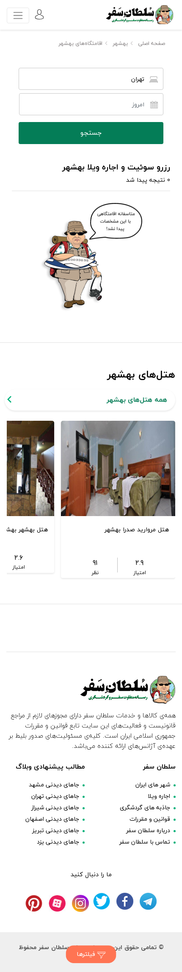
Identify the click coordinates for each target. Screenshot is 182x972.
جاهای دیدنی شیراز (55, 807)
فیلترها (87, 954)
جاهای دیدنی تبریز (55, 830)
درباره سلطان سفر (148, 830)
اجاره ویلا (159, 796)
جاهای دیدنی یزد (58, 841)
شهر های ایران (152, 784)
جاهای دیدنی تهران (55, 796)
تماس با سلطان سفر (144, 841)
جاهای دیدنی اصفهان (52, 819)
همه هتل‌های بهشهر (137, 399)
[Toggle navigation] (18, 15)
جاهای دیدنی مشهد (54, 784)
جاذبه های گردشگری (145, 807)
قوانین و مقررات (150, 819)
